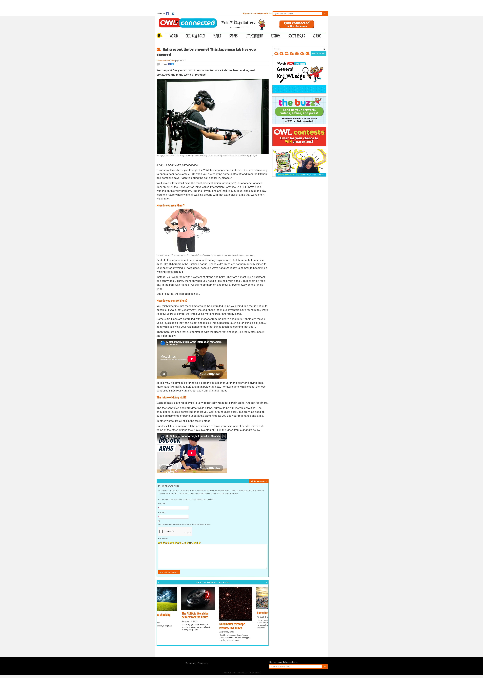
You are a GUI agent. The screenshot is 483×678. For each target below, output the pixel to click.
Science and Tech (195, 36)
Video (173, 61)
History (275, 36)
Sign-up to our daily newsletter (257, 13)
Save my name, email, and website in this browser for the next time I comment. (184, 524)
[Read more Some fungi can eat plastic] (250, 598)
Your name (161, 503)
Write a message (259, 481)
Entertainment (254, 36)
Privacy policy (203, 663)
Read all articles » (318, 53)
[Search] (323, 49)
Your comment (163, 538)
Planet (217, 36)
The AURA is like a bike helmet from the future (172, 615)
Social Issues (296, 36)
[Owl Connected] (186, 19)
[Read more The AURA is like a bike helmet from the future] (175, 598)
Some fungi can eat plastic (249, 613)
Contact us (190, 663)
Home (161, 36)
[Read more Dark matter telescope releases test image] (212, 604)
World (174, 36)
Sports (233, 36)
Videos (317, 36)
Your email (161, 512)
